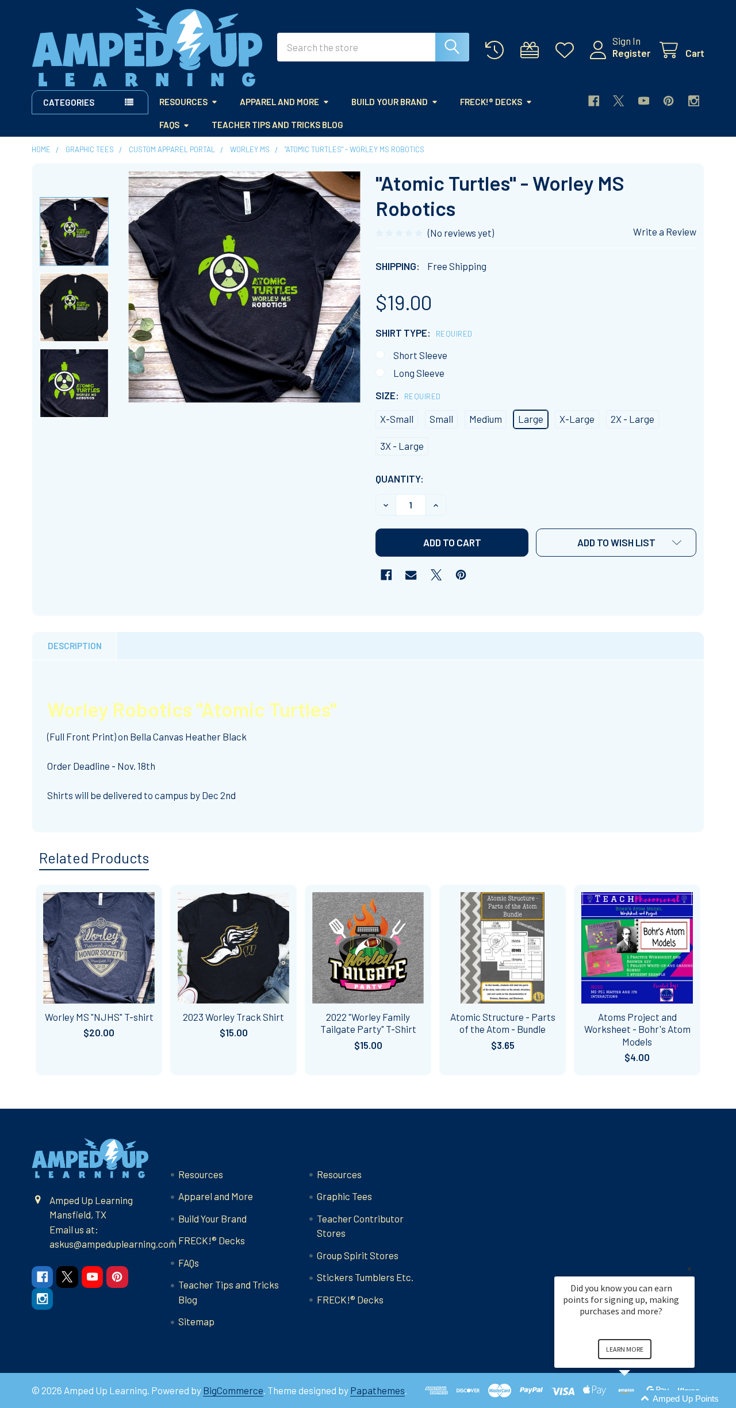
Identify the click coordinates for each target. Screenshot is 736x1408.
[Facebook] (593, 100)
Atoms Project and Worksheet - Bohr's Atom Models (637, 1029)
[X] (618, 100)
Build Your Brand (389, 102)
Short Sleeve (420, 355)
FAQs (169, 124)
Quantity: (399, 478)
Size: (408, 395)
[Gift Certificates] (532, 50)
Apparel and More (279, 102)
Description (75, 646)
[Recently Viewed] (497, 50)
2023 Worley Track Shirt (233, 1017)
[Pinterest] (668, 100)
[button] (616, 543)
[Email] (410, 574)
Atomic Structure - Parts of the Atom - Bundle (502, 1023)
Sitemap (196, 1321)
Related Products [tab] (94, 857)
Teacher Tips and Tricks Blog (277, 124)
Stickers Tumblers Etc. (365, 1277)
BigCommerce (233, 1390)
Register (631, 53)
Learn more (624, 1349)
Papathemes (377, 1390)
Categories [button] (68, 102)
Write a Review (664, 231)
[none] (244, 287)
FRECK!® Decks (491, 102)
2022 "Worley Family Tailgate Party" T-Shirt (368, 1023)
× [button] (689, 1268)
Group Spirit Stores (357, 1255)
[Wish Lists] (567, 50)
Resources (183, 102)
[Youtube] (643, 100)
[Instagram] (693, 100)
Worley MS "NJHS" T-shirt (99, 1017)
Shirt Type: (424, 332)
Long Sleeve (418, 373)
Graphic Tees (344, 1196)
